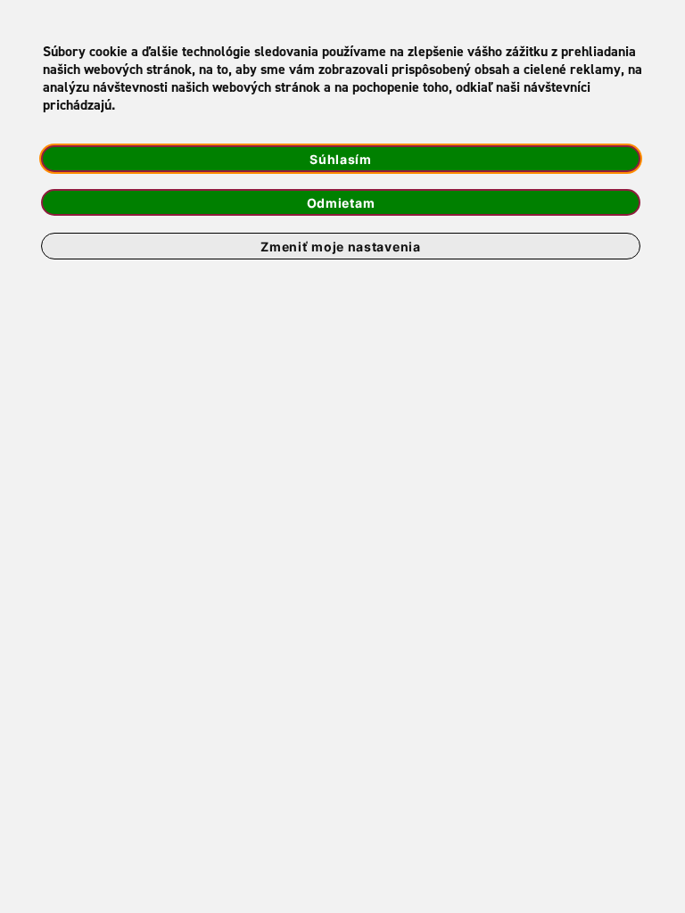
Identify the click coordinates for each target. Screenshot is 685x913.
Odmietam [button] (341, 202)
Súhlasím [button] (340, 159)
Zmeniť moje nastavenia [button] (340, 246)
